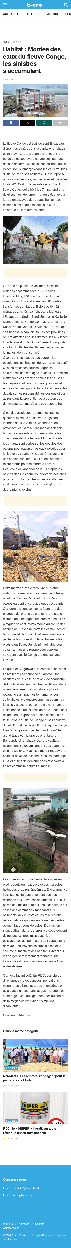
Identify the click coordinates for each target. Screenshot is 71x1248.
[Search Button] (66, 4)
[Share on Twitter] (28, 123)
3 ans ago (8, 79)
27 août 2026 (12, 1138)
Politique (32, 14)
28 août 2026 (12, 1085)
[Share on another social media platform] (60, 123)
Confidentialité (11, 1227)
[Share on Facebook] (11, 123)
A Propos (24, 1224)
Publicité (8, 1224)
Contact (39, 1224)
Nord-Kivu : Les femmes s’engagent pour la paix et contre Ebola (34, 1078)
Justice (53, 14)
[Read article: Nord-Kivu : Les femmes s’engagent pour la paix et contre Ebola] (35, 1055)
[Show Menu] (5, 4)
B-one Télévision (20, 1235)
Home (6, 41)
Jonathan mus (10, 1239)
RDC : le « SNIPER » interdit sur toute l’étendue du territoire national (29, 1130)
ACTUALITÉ (11, 14)
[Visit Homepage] (35, 4)
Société (17, 41)
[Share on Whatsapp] (44, 123)
